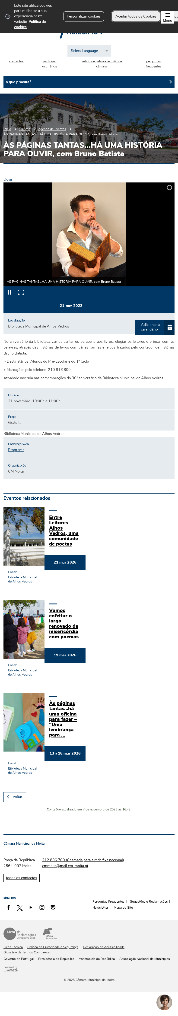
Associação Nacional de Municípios (144, 959)
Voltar (17, 797)
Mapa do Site (123, 907)
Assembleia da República (97, 959)
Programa (16, 450)
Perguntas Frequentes (108, 901)
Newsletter (100, 907)
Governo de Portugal (18, 959)
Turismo (24, 129)
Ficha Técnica (13, 947)
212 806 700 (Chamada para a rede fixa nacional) (83, 860)
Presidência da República (56, 959)
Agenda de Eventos (52, 129)
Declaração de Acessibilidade (103, 947)
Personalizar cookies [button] (84, 16)
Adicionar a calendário (150, 327)
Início (7, 129)
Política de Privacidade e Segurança (52, 947)
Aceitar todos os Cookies (135, 16)
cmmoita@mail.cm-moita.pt (65, 866)
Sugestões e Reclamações (149, 901)
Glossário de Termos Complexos (26, 952)
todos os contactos (21, 878)
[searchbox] (89, 82)
